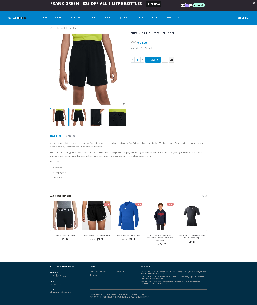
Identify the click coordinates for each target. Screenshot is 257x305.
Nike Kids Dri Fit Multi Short (152, 33)
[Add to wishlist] (165, 60)
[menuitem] (45, 18)
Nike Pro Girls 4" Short (65, 235)
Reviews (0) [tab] (70, 136)
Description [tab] (55, 136)
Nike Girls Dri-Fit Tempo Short (97, 235)
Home (51, 28)
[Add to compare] (171, 60)
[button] (203, 196)
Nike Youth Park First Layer (128, 235)
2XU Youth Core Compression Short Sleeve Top (192, 236)
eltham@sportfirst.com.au (60, 292)
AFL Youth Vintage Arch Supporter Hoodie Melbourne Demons (160, 238)
